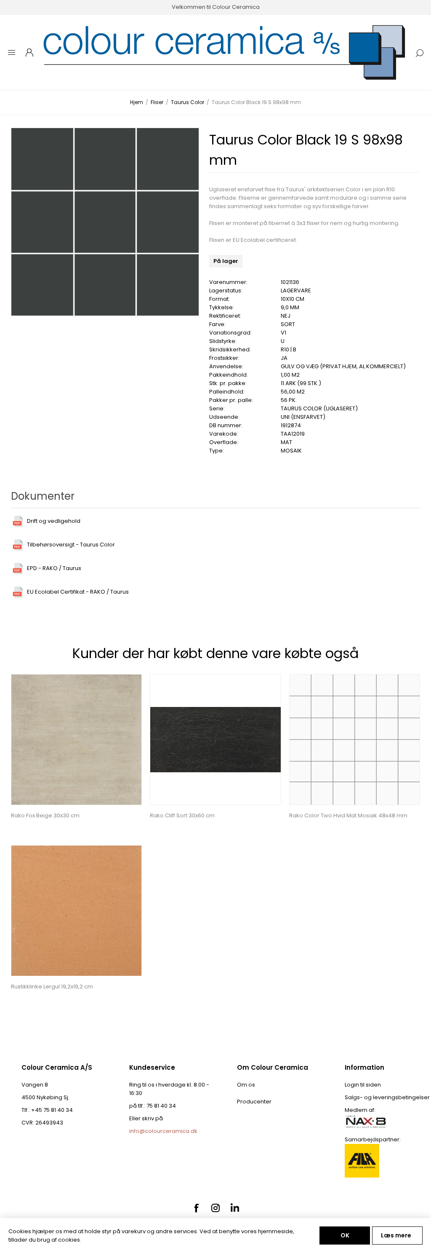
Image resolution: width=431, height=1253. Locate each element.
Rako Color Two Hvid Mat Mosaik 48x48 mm (348, 815)
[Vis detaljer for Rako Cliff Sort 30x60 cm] (215, 740)
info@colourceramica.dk (163, 1131)
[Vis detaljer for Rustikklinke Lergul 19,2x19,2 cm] (76, 911)
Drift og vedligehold (53, 521)
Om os (246, 1085)
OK (345, 1235)
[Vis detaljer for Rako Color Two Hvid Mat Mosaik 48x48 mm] (355, 740)
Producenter (254, 1102)
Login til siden (363, 1085)
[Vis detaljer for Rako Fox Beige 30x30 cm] (76, 740)
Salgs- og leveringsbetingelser (387, 1097)
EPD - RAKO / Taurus (54, 568)
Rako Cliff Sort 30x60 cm (182, 815)
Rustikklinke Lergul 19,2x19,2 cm (52, 987)
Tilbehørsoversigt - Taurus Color (71, 545)
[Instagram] (215, 1207)
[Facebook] (196, 1207)
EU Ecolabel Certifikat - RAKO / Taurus (78, 592)
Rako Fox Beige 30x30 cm (45, 815)
